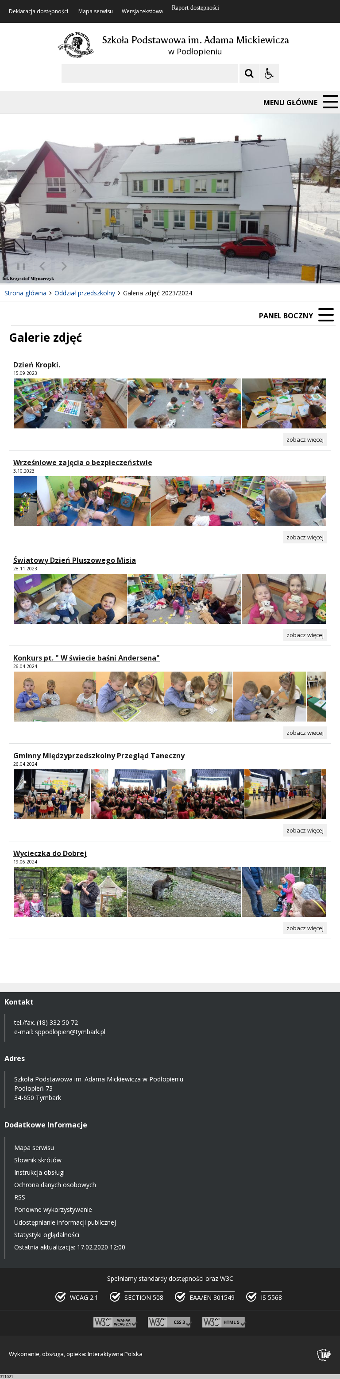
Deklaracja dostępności (38, 11)
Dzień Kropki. (36, 365)
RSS (19, 1197)
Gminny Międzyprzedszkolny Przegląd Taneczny (99, 755)
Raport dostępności (195, 7)
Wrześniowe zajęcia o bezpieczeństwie (82, 462)
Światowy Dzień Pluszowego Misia (74, 560)
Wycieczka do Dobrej (50, 853)
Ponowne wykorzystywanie (53, 1209)
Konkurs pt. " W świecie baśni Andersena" (86, 658)
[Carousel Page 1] (86, 266)
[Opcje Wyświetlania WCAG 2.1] (269, 73)
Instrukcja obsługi (39, 1172)
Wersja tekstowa (142, 11)
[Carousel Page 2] (95, 266)
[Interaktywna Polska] (324, 1355)
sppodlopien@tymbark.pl (71, 1032)
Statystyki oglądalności (46, 1234)
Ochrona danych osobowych (55, 1184)
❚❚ (18, 266)
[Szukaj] (249, 73)
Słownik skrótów (38, 1160)
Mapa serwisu (95, 11)
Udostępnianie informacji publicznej (65, 1222)
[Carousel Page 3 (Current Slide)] (103, 266)
